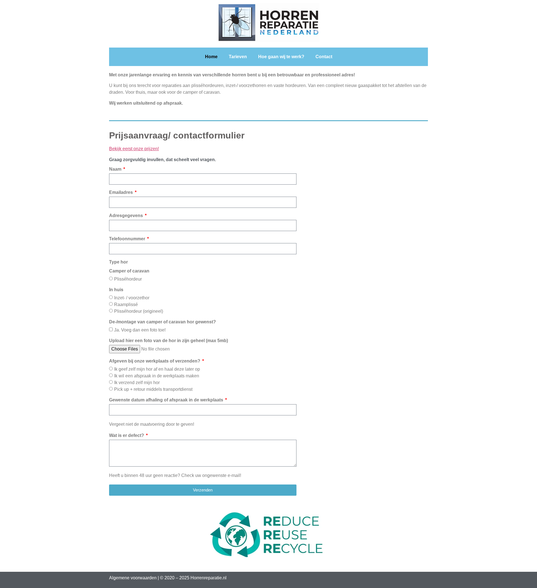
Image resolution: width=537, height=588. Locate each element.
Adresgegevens (126, 215)
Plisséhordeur (128, 279)
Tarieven (238, 56)
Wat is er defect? (127, 435)
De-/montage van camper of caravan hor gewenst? (162, 322)
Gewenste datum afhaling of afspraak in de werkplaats (166, 400)
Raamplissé (126, 304)
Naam (116, 169)
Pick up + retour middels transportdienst (153, 389)
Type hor (129, 266)
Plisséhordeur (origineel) (138, 311)
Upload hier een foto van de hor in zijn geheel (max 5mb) (168, 340)
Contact (323, 56)
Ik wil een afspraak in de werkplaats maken (156, 375)
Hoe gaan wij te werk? (281, 56)
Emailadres (121, 192)
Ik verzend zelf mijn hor (137, 382)
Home (211, 56)
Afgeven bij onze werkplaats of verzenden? (155, 361)
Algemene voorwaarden (133, 577)
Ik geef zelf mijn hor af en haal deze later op (157, 369)
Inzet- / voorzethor (131, 297)
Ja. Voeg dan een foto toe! (140, 330)
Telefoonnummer (127, 239)
